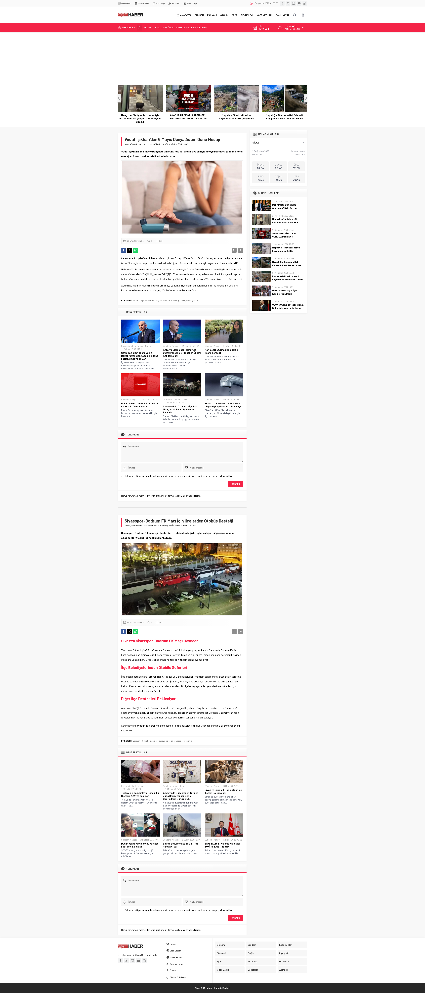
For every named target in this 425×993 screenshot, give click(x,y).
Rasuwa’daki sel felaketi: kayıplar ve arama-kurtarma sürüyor (284, 117)
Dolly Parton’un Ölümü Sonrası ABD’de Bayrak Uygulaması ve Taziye (284, 208)
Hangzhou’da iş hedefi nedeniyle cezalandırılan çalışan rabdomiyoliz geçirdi (288, 222)
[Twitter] (288, 3)
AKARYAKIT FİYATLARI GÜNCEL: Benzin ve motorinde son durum (175, 27)
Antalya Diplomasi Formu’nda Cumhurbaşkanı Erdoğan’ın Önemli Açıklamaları (182, 352)
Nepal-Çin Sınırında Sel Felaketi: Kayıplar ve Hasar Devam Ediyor (237, 117)
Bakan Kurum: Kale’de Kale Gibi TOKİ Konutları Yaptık (222, 845)
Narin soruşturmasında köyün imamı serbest (221, 351)
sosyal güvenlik (178, 300)
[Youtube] (299, 3)
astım (135, 300)
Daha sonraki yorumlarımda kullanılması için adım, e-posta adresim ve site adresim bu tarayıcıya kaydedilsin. (179, 475)
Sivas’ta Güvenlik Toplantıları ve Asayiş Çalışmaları (223, 791)
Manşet (140, 346)
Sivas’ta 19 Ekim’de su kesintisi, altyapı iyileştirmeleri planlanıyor (224, 405)
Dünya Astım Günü (147, 300)
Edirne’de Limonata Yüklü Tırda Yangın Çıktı (181, 845)
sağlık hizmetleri (163, 300)
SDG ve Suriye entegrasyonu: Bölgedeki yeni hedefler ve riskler (288, 308)
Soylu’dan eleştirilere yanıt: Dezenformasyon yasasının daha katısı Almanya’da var (139, 355)
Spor (181, 786)
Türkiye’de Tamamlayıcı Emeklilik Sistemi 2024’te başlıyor (140, 794)
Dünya (124, 346)
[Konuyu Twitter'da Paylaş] (129, 250)
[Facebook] (282, 3)
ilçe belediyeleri (151, 741)
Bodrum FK (138, 741)
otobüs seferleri (166, 741)
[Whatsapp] (304, 3)
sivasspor (178, 741)
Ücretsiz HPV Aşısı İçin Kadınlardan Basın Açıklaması (284, 293)
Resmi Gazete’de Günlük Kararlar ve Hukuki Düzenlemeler (140, 405)
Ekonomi (167, 399)
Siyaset (147, 346)
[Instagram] (293, 3)
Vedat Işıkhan (192, 300)
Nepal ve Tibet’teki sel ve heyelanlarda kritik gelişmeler (188, 117)
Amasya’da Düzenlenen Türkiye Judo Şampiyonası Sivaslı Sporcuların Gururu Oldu (180, 795)
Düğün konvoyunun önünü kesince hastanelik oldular (140, 845)
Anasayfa (129, 144)
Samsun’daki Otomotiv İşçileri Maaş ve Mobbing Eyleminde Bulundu (180, 409)
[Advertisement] (212, 56)
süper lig (188, 741)
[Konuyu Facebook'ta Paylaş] (123, 250)
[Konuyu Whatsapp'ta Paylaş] (135, 250)
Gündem (138, 144)
